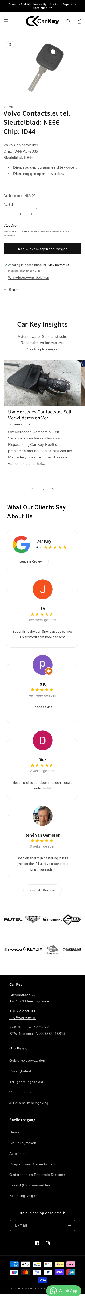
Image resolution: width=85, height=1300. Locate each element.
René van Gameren (42, 835)
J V (42, 608)
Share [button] (14, 289)
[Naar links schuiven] (32, 489)
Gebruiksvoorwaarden (27, 1060)
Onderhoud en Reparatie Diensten (37, 1175)
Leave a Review (30, 561)
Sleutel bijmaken (22, 1143)
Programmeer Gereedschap (32, 1164)
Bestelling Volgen (23, 1196)
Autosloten (18, 1153)
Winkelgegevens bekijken (28, 277)
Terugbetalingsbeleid (26, 1082)
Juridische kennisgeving (28, 1103)
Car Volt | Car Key (34, 1288)
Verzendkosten (30, 231)
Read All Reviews (43, 890)
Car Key (43, 541)
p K (43, 684)
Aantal (8, 204)
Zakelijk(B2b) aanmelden (29, 1185)
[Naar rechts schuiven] (53, 489)
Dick (42, 759)
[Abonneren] (69, 1225)
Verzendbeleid (21, 1092)
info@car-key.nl (22, 1017)
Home (14, 1132)
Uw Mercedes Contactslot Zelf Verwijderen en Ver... (40, 415)
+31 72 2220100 (22, 1011)
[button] (6, 21)
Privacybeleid (20, 1071)
